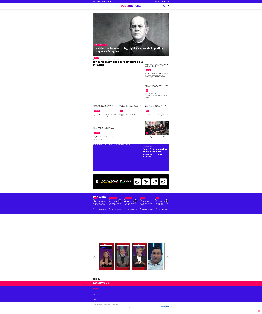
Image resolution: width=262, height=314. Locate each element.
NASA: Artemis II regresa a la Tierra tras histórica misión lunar (155, 137)
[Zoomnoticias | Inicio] (167, 288)
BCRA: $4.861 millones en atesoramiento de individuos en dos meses (156, 95)
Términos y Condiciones (97, 304)
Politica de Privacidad (106, 304)
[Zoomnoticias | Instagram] (156, 283)
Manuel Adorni (97, 132)
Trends (103, 1)
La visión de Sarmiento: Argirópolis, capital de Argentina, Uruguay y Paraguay (129, 50)
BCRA (147, 90)
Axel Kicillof (96, 110)
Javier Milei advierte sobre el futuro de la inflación (118, 63)
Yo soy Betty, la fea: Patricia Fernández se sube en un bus (115, 203)
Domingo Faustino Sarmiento (101, 44)
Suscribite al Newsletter (150, 292)
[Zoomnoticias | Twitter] (168, 6)
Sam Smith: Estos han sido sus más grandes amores (146, 203)
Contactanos (148, 294)
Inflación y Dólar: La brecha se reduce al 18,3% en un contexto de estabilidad (131, 115)
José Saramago (102, 209)
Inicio (98, 1)
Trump (147, 110)
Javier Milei (96, 57)
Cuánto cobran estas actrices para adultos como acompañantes (99, 203)
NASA (147, 132)
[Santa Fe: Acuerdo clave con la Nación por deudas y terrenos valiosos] (117, 154)
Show (107, 1)
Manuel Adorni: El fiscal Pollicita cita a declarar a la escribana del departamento (104, 137)
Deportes (112, 1)
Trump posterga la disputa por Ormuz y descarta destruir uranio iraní (156, 115)
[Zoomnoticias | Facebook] (151, 283)
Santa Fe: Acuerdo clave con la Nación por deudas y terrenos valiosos (155, 153)
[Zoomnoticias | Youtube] (159, 283)
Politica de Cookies (114, 304)
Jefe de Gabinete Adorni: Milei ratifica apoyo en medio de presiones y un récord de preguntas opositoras (156, 75)
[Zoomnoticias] (101, 284)
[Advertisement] (131, 130)
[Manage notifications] (259, 311)
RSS (146, 296)
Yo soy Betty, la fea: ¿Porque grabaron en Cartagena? (130, 203)
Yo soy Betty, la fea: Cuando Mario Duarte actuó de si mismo (161, 203)
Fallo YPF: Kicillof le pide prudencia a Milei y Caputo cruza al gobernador (104, 115)
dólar (121, 110)
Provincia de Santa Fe (147, 146)
